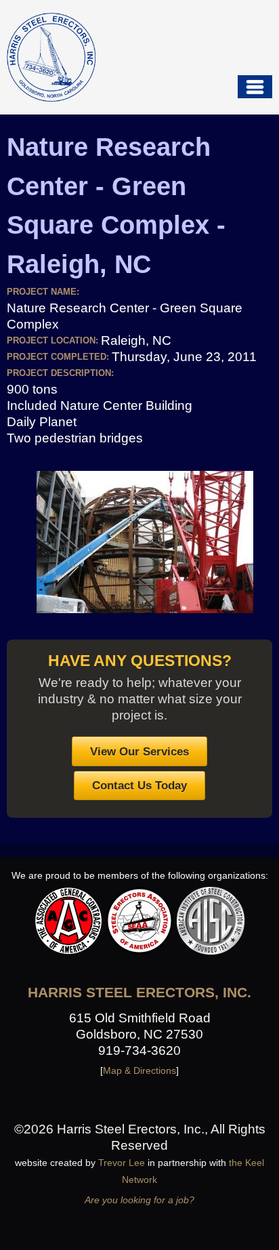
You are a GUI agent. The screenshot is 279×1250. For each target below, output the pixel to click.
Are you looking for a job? (139, 1199)
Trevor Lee (121, 1162)
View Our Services (139, 751)
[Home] (51, 57)
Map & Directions (139, 1070)
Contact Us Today (139, 785)
